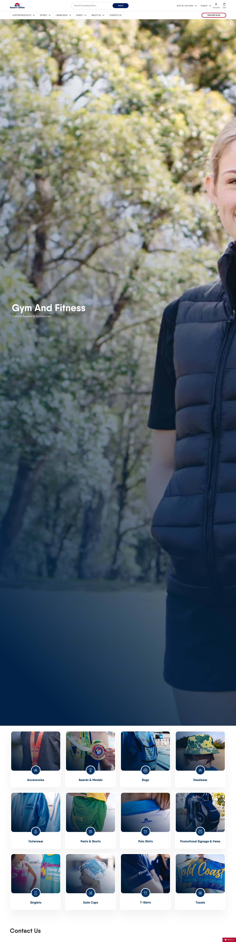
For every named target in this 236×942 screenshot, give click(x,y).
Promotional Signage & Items (200, 841)
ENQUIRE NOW (213, 15)
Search (120, 6)
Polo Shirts (145, 841)
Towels (200, 902)
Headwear (200, 780)
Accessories (35, 780)
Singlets (35, 902)
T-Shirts (145, 902)
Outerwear (35, 841)
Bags (145, 780)
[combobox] (100, 5)
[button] (224, 5)
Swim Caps (90, 902)
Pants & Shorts (91, 841)
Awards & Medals (91, 780)
